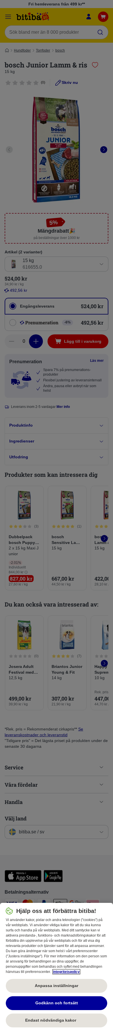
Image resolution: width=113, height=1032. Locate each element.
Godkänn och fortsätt (56, 1003)
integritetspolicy (66, 972)
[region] (56, 967)
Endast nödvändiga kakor (56, 1020)
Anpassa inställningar (56, 985)
